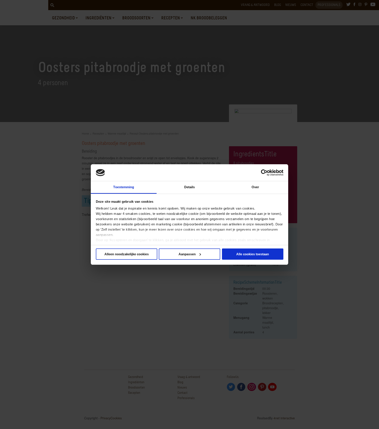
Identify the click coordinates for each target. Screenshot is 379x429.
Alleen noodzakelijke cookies (126, 254)
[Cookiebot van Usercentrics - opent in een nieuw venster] (264, 172)
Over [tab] (255, 187)
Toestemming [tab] (123, 187)
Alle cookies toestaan (252, 254)
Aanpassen (187, 254)
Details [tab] (189, 187)
